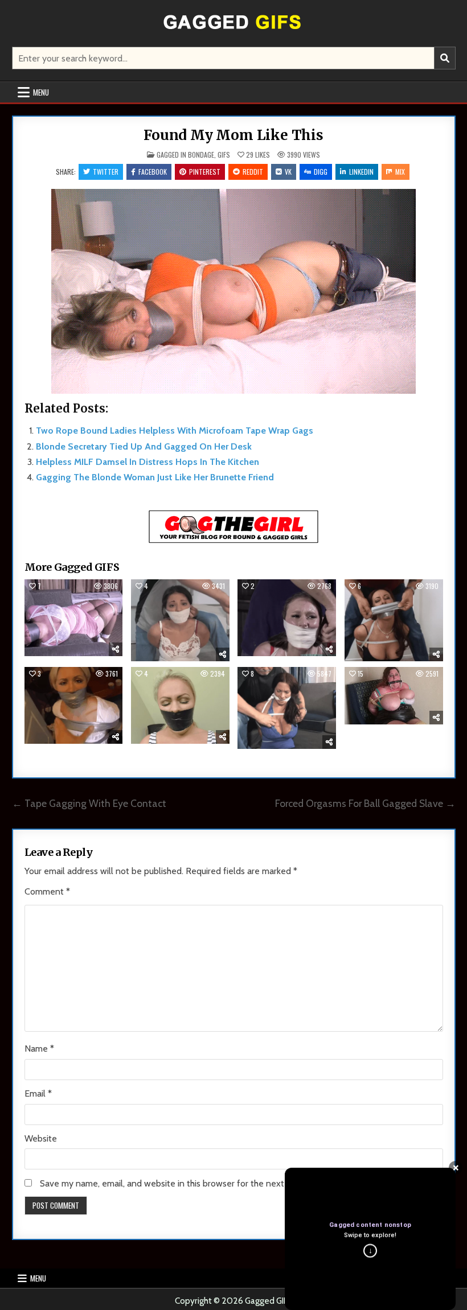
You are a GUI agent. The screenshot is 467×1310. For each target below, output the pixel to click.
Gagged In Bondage (185, 154)
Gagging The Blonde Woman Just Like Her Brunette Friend (155, 477)
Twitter (105, 171)
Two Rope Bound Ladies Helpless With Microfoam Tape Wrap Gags (174, 430)
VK (288, 171)
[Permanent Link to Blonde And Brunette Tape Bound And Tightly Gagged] (73, 705)
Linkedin (361, 171)
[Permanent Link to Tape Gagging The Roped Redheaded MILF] (394, 620)
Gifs (224, 154)
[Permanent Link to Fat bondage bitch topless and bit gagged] (394, 695)
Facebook (152, 171)
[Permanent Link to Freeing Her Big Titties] (286, 708)
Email (38, 1093)
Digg (320, 171)
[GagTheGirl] (233, 540)
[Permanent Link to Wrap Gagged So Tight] (180, 620)
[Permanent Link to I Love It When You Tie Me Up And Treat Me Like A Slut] (73, 617)
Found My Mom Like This (233, 135)
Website (40, 1138)
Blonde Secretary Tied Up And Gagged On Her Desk (144, 446)
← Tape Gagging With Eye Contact (89, 803)
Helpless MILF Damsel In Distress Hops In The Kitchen (147, 461)
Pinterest (204, 171)
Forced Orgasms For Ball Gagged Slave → (365, 803)
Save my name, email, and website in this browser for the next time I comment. (195, 1183)
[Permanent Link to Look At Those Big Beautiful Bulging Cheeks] (286, 617)
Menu (41, 92)
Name (39, 1048)
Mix (400, 171)
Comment (47, 891)
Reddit (253, 171)
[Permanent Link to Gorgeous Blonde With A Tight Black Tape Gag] (180, 705)
